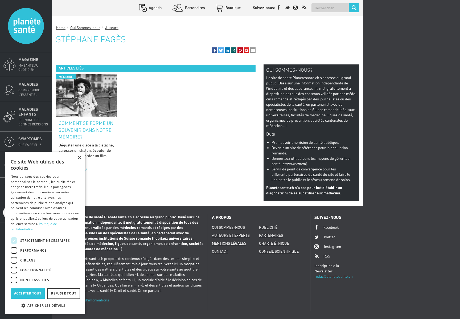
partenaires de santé (305, 174)
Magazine (28, 64)
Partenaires (194, 7)
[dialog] (45, 233)
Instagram (332, 246)
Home (60, 27)
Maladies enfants (33, 116)
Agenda (155, 7)
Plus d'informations (93, 300)
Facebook (331, 227)
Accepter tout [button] (27, 293)
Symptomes (30, 141)
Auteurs (111, 27)
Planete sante (26, 26)
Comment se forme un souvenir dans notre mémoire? (86, 130)
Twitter (329, 237)
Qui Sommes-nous (85, 27)
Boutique (233, 7)
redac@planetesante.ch (333, 276)
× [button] (79, 158)
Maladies (29, 89)
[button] (214, 50)
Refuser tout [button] (63, 293)
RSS (326, 256)
